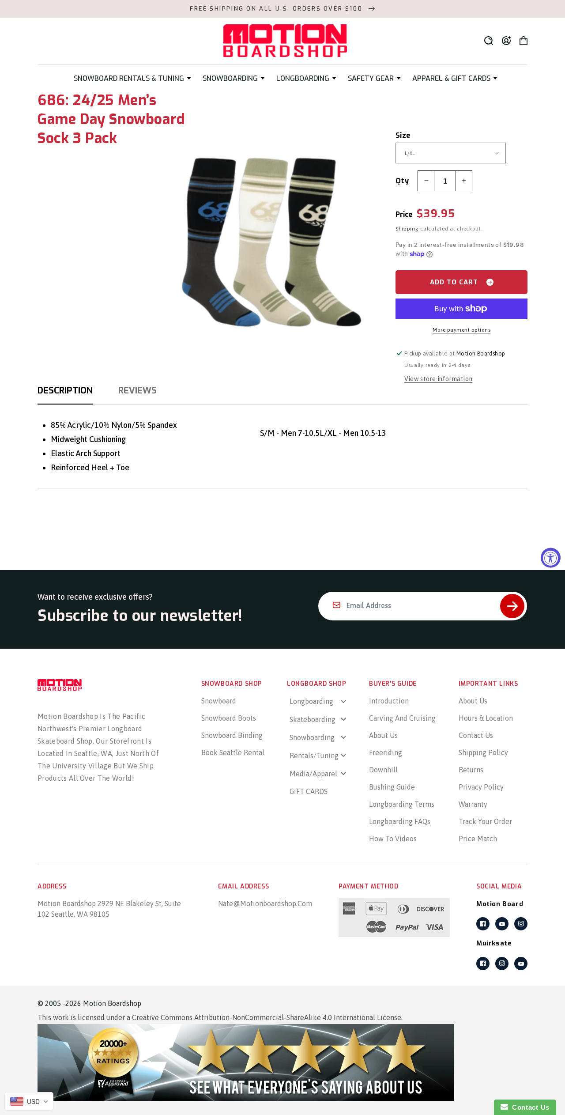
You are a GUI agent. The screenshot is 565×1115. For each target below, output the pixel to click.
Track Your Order (485, 821)
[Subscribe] (512, 606)
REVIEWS (137, 391)
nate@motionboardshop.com (265, 903)
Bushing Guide (392, 787)
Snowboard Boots (228, 718)
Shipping (407, 229)
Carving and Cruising (402, 718)
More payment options (461, 330)
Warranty (473, 804)
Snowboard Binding (232, 735)
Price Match (478, 839)
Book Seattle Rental (232, 752)
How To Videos (393, 839)
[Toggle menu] (343, 701)
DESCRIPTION (65, 391)
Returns (471, 770)
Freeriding (385, 752)
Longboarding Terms (401, 804)
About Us (383, 735)
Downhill (383, 770)
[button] (132, 78)
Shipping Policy (483, 752)
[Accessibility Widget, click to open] (551, 557)
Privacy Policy (481, 787)
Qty (402, 180)
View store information (438, 378)
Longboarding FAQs (399, 821)
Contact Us (476, 735)
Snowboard (218, 701)
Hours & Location (486, 718)
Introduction (389, 701)
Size (403, 135)
